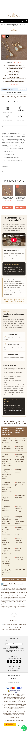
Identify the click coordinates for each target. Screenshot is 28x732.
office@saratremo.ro (14, 670)
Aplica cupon (22, 89)
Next (25, 49)
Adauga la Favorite (13, 101)
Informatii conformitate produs (9, 163)
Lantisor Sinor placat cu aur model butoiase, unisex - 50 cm (7, 198)
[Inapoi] (1, 24)
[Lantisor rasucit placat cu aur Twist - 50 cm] (20, 190)
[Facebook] (8, 661)
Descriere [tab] (4, 126)
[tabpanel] (14, 47)
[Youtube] (14, 661)
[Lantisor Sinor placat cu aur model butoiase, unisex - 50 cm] (7, 190)
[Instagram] (20, 661)
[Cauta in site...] (26, 20)
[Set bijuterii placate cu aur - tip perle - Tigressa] (14, 47)
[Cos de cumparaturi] (22, 20)
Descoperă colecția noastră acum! (14, 579)
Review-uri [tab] (5, 171)
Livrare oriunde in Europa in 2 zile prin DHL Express (10, 726)
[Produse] (2, 21)
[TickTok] (17, 661)
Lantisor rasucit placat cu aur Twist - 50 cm (20, 198)
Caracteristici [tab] (5, 166)
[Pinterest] (11, 661)
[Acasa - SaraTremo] (14, 15)
